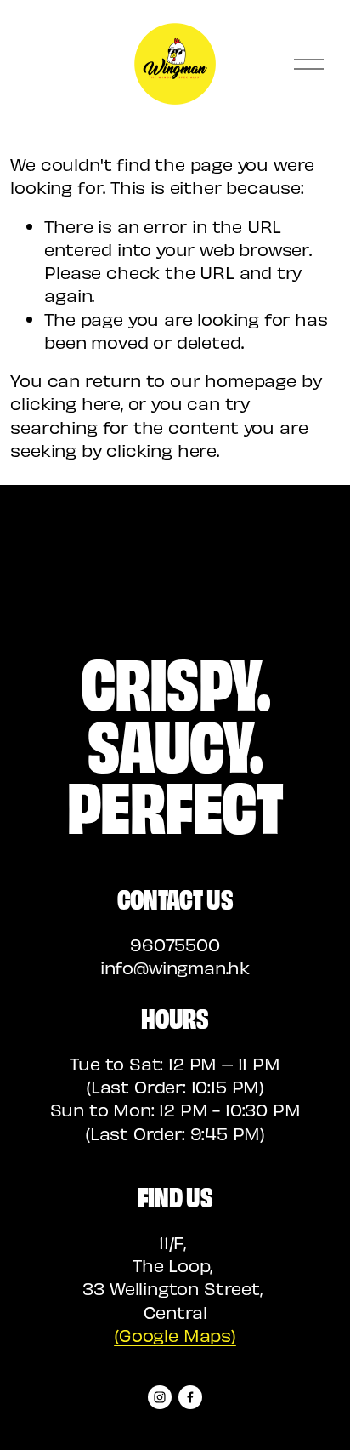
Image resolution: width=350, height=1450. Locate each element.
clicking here (65, 403)
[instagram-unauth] (160, 1397)
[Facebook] (190, 1397)
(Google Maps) (175, 1334)
